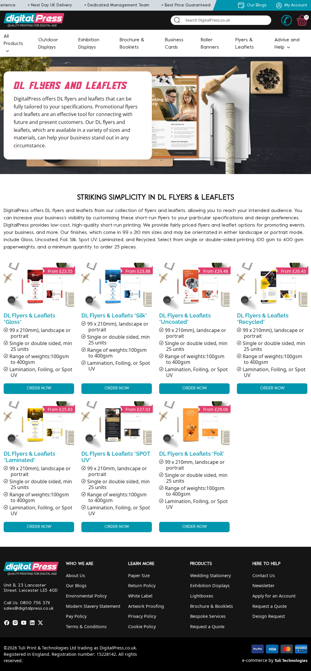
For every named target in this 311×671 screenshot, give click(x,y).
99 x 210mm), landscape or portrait (40, 333)
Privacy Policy (142, 616)
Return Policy (142, 585)
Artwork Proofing (146, 606)
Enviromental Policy (86, 596)
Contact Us (263, 575)
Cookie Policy (142, 626)
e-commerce (254, 660)
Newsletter (263, 585)
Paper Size (139, 575)
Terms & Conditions (86, 626)
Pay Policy (76, 616)
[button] (13, 43)
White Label (140, 596)
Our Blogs (76, 585)
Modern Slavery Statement (93, 606)
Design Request (268, 616)
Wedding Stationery (210, 575)
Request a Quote (207, 626)
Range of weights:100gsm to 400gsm (39, 359)
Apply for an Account (274, 596)
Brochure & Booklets (211, 606)
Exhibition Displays (210, 585)
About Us (75, 575)
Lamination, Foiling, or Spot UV (40, 372)
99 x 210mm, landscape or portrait (117, 471)
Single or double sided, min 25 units (40, 346)
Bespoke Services (208, 616)
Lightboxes (201, 596)
